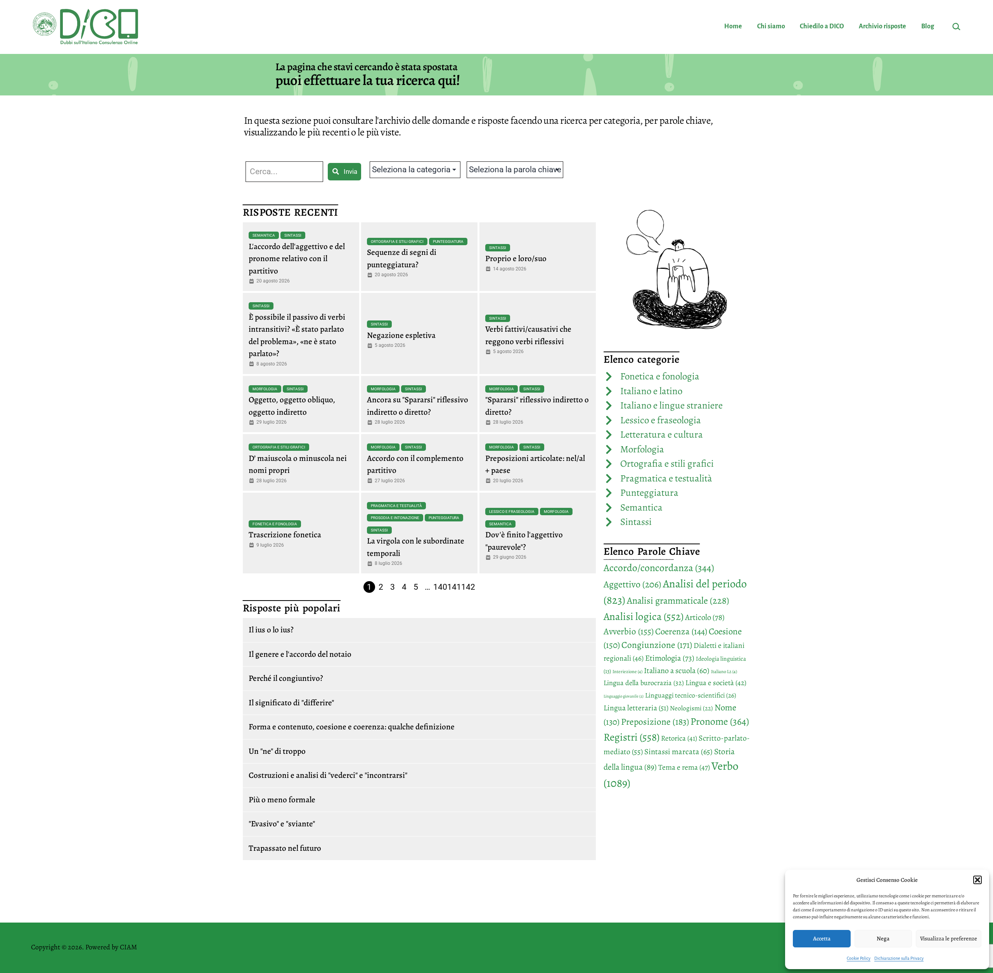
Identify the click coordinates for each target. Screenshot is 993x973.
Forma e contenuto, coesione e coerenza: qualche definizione (352, 726)
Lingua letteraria (636, 708)
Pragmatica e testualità (396, 506)
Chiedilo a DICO (822, 26)
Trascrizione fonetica (285, 534)
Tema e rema (684, 767)
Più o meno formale (282, 799)
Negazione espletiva (401, 335)
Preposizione (655, 721)
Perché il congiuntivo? (286, 678)
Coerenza (681, 631)
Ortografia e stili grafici (397, 241)
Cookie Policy (858, 958)
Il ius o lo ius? (271, 629)
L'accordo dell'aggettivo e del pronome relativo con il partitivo (297, 258)
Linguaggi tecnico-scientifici (690, 695)
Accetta (821, 938)
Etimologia (669, 658)
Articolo (705, 617)
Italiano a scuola (676, 670)
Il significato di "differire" (291, 702)
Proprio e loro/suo (516, 258)
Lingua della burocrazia (644, 682)
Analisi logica (643, 616)
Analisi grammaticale (678, 600)
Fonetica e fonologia (275, 524)
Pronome (719, 721)
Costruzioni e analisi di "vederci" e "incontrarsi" (328, 775)
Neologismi (691, 708)
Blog (927, 26)
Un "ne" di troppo (277, 751)
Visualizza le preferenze (948, 938)
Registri (631, 737)
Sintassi (292, 235)
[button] (977, 880)
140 (440, 587)
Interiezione (627, 671)
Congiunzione (656, 645)
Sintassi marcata (678, 751)
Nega (883, 938)
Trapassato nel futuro (285, 848)
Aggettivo (632, 584)
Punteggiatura (448, 241)
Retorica (679, 738)
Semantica (264, 235)
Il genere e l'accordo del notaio (300, 654)
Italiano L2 (724, 671)
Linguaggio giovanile (624, 696)
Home (733, 26)
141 (454, 587)
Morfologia (265, 389)
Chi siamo (771, 26)
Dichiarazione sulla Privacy (899, 958)
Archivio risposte (882, 26)
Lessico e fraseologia (512, 511)
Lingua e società (715, 683)
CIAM (128, 947)
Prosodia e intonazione (395, 518)
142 (468, 587)
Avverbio (629, 631)
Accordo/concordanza (659, 568)
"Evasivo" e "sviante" (282, 823)
